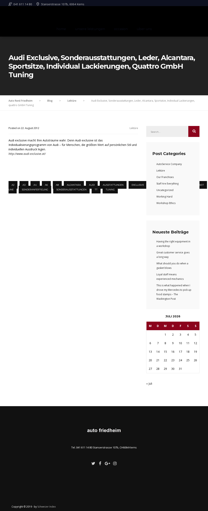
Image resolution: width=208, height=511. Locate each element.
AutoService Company (169, 164)
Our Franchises (165, 177)
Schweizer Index (46, 506)
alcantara (74, 184)
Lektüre (134, 128)
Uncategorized (164, 190)
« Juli (149, 383)
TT (96, 189)
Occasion (121, 29)
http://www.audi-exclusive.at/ (27, 154)
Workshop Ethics (166, 203)
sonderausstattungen (71, 189)
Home (61, 29)
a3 (24, 184)
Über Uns (144, 29)
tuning (110, 189)
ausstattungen (113, 184)
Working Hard (164, 196)
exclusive (138, 184)
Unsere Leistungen (90, 29)
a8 (57, 184)
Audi (92, 184)
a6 (46, 184)
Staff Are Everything (167, 183)
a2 (13, 184)
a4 (35, 184)
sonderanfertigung (35, 189)
